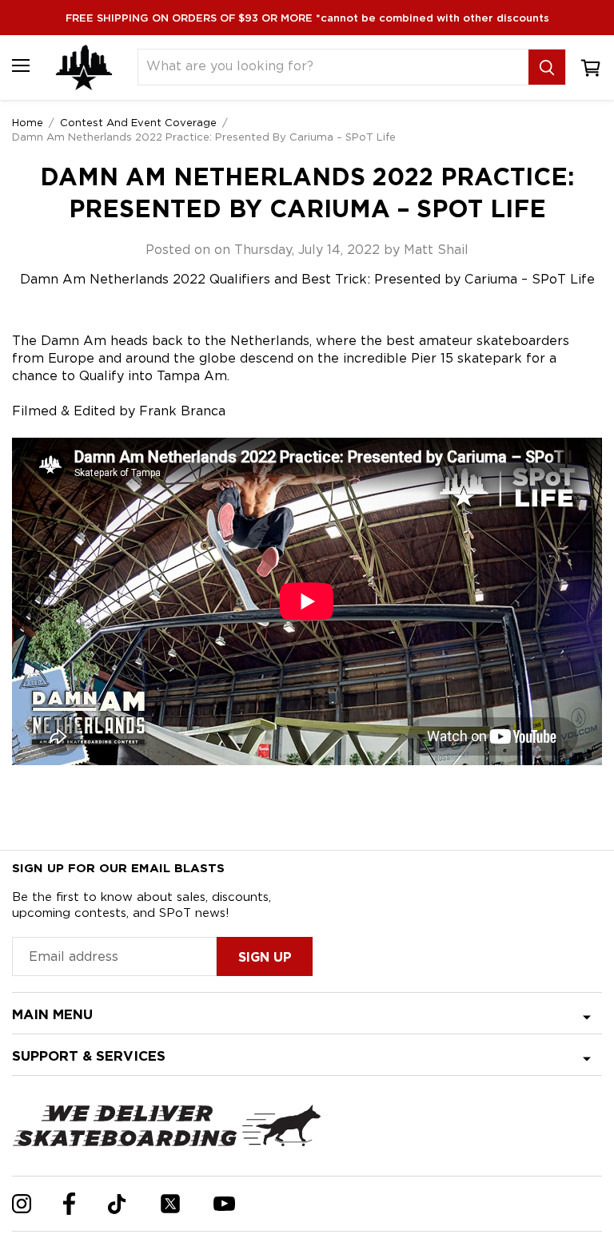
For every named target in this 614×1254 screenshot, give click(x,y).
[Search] (546, 67)
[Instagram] (21, 1203)
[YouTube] (224, 1203)
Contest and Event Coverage (138, 122)
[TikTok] (117, 1204)
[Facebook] (69, 1203)
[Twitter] (170, 1203)
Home (27, 122)
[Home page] (84, 67)
